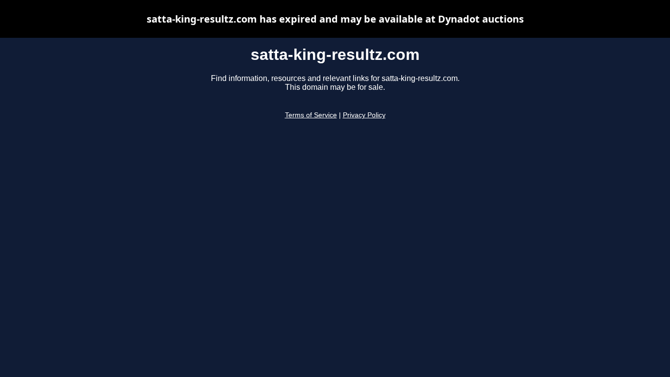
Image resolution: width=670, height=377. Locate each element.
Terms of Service (311, 115)
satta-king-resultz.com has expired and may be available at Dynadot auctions (335, 19)
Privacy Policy (364, 115)
